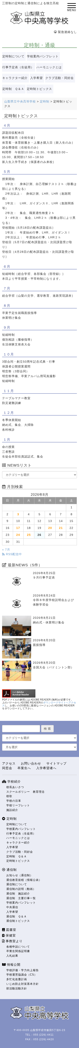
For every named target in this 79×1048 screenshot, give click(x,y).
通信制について (16, 884)
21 (61, 528)
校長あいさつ (15, 787)
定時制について (13, 56)
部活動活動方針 (16, 988)
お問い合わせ (31, 763)
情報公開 (13, 964)
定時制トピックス (39, 89)
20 (50, 528)
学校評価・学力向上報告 (22, 970)
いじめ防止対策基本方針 (22, 983)
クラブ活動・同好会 (59, 78)
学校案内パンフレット (43, 56)
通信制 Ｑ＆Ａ (16, 916)
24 (18, 534)
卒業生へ (24, 768)
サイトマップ (56, 763)
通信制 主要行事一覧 (21, 898)
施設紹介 (12, 810)
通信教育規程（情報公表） (24, 879)
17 (18, 528)
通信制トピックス (18, 920)
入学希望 (36, 78)
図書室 (10, 929)
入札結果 (12, 955)
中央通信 (12, 907)
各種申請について (18, 946)
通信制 (11, 869)
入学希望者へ (46, 768)
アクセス (9, 763)
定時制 (11, 818)
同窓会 (7, 768)
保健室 (10, 935)
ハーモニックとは (49, 67)
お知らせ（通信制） (19, 875)
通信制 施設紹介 (18, 893)
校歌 (9, 796)
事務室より (14, 941)
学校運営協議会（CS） (21, 974)
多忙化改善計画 (16, 979)
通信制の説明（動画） (21, 889)
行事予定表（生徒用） (18, 67)
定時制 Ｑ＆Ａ (13, 89)
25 (29, 534)
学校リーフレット (18, 805)
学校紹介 (13, 781)
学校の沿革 (13, 800)
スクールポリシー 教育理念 (25, 791)
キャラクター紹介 (15, 78)
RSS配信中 (13, 554)
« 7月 (6, 549)
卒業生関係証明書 (18, 951)
